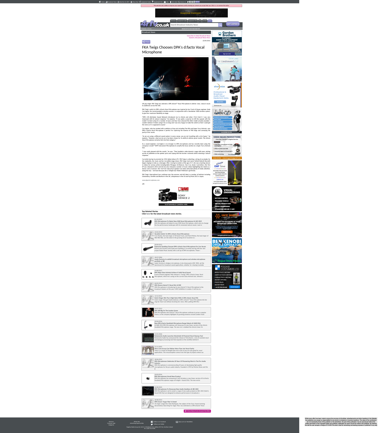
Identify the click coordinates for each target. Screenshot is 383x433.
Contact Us (183, 2)
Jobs (167, 2)
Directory (173, 21)
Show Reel (135, 2)
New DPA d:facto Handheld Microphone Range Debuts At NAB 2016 (177, 323)
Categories (111, 425)
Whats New (137, 421)
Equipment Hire (158, 2)
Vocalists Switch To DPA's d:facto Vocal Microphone (171, 234)
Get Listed (175, 2)
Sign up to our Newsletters (186, 421)
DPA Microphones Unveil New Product (167, 376)
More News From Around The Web (198, 411)
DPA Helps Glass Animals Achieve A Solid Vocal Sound (172, 272)
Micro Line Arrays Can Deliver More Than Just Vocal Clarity (174, 349)
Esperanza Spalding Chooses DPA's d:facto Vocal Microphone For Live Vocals (180, 247)
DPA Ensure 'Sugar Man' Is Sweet (165, 402)
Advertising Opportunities (137, 423)
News (210, 21)
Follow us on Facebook (160, 421)
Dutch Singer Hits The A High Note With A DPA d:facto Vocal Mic (176, 298)
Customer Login (111, 423)
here (215, 5)
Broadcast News (112, 2)
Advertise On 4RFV (124, 2)
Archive (205, 21)
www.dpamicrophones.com (151, 180)
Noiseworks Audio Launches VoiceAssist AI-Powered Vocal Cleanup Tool (178, 336)
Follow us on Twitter (159, 424)
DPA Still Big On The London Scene (166, 311)
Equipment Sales (146, 2)
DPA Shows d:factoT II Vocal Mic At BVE (167, 285)
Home (103, 2)
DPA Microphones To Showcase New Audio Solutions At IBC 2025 (176, 389)
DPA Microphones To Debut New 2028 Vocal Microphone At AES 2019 (178, 221)
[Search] (220, 25)
